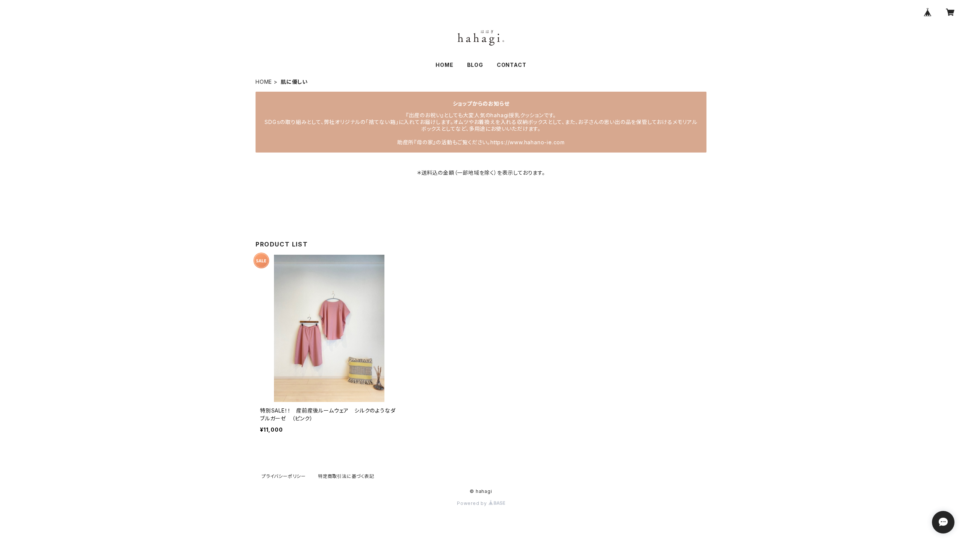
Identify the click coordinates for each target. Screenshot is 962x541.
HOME (444, 65)
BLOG (475, 65)
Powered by (473, 503)
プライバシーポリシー (284, 476)
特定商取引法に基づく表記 (346, 476)
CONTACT (511, 65)
